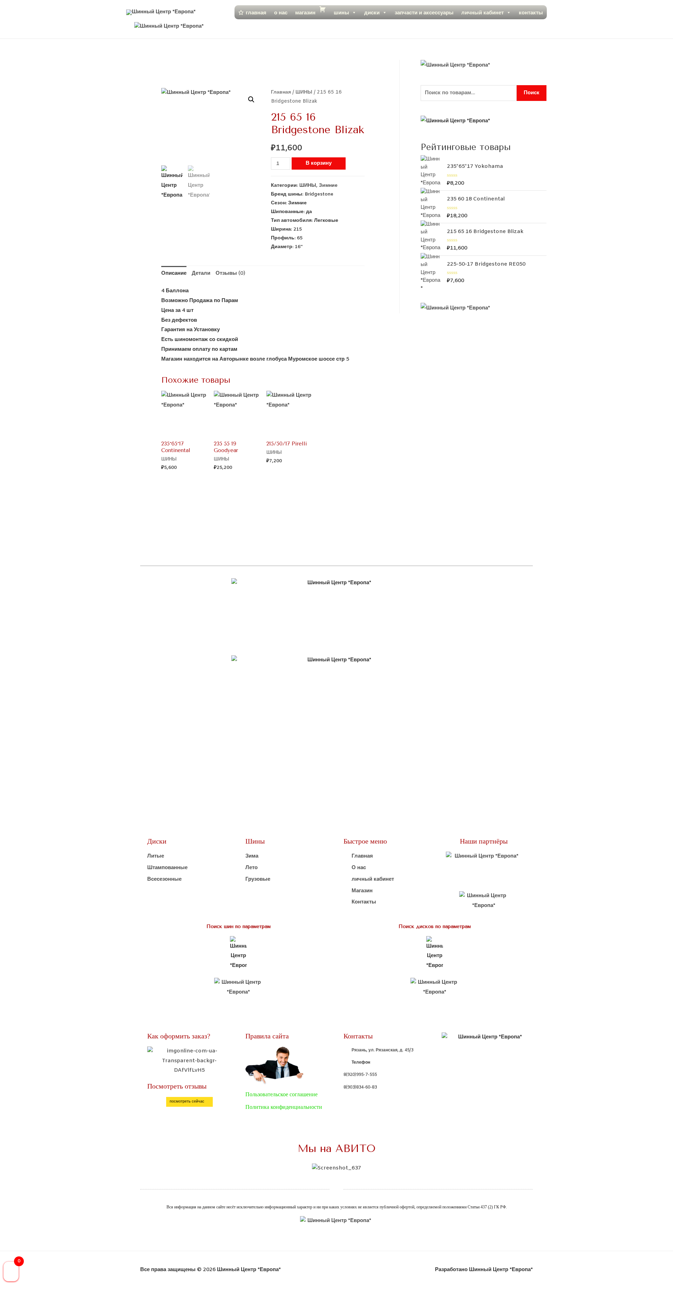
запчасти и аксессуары (424, 12)
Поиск (531, 92)
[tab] (173, 273)
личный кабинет (482, 12)
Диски (156, 841)
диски (372, 12)
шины (341, 12)
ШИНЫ (303, 92)
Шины (255, 841)
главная (256, 12)
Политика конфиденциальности (283, 1107)
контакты (531, 12)
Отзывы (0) (230, 273)
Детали (201, 273)
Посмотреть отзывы (176, 1086)
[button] (189, 1102)
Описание (173, 273)
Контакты (358, 1036)
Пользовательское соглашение (281, 1094)
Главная (281, 92)
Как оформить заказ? (178, 1036)
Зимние (328, 185)
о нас (280, 12)
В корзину (319, 163)
